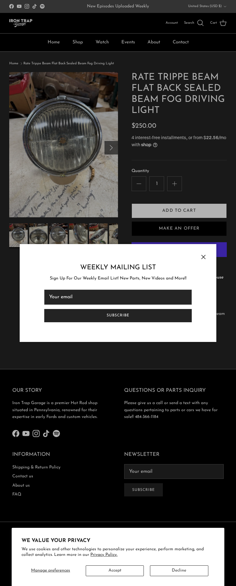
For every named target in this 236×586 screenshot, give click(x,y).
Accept (114, 570)
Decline (179, 570)
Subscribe (118, 315)
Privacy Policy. (103, 554)
